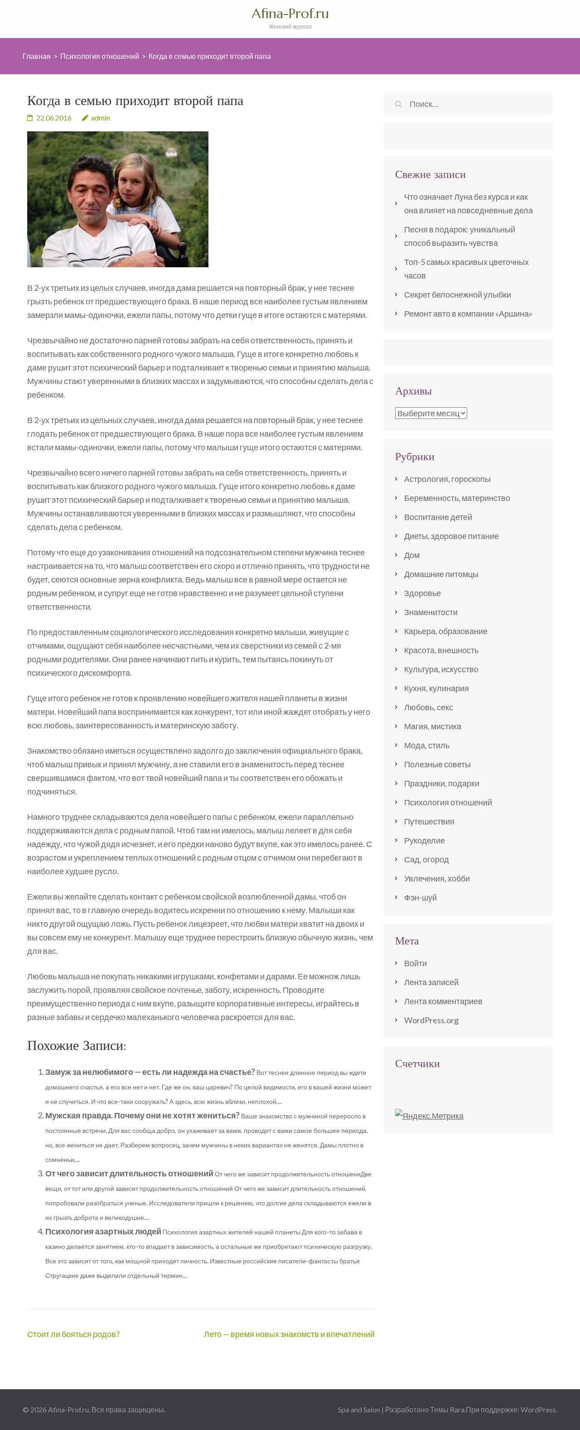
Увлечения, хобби (437, 878)
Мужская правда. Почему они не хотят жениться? (142, 1115)
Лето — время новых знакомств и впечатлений (289, 1334)
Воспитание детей (438, 517)
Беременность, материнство (457, 498)
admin (100, 117)
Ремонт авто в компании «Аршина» (468, 313)
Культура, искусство (441, 669)
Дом (412, 555)
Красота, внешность (441, 650)
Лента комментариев (443, 1001)
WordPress (538, 1409)
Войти (415, 963)
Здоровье (422, 593)
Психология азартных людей (103, 1231)
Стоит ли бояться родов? (73, 1334)
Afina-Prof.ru (290, 13)
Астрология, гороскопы (447, 479)
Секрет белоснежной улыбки (457, 294)
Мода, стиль (427, 745)
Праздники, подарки (441, 783)
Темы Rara (447, 1409)
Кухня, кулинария (436, 688)
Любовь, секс (428, 707)
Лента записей (431, 982)
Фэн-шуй (420, 897)
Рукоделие (424, 840)
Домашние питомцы (441, 574)
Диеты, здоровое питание (451, 536)
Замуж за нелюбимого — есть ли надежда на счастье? (150, 1072)
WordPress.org (431, 1020)
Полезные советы (437, 764)
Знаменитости (431, 612)
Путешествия (429, 821)
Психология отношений (448, 802)
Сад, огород (426, 859)
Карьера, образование (446, 631)
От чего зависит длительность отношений (129, 1173)
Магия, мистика (432, 726)
